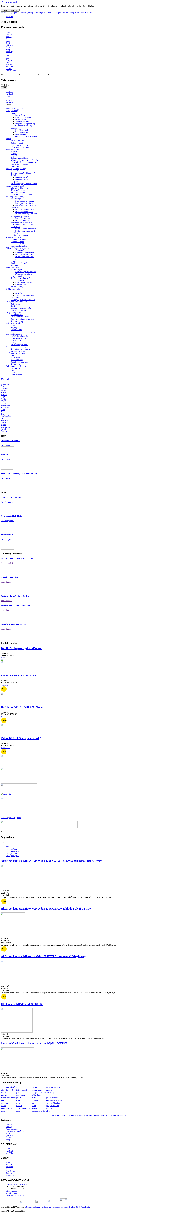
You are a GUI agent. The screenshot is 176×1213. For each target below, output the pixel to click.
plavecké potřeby (7, 1090)
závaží (3, 1106)
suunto (34, 1103)
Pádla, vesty (15, 358)
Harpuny (14, 328)
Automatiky (15, 151)
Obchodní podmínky (33, 1207)
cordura (19, 1087)
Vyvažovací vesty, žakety (15, 186)
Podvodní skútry (17, 360)
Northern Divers (12, 1175)
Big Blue (4, 397)
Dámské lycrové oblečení (24, 255)
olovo (34, 1098)
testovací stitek (21, 1090)
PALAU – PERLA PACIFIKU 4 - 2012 (17, 558)
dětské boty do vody (23, 1108)
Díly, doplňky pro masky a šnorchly (24, 136)
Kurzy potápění (16, 375)
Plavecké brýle (16, 270)
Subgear (9, 1173)
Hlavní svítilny (20, 293)
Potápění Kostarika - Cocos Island (15, 624)
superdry (4, 1103)
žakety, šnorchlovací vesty (20, 188)
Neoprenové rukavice (19, 239)
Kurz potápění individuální (12, 516)
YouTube (9, 92)
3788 (19, 818)
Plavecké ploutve (17, 276)
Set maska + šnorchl (23, 121)
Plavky (13, 261)
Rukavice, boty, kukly (14, 237)
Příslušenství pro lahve (19, 345)
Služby (13, 373)
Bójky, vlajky (16, 304)
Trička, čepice (16, 259)
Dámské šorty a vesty (23, 220)
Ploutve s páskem (17, 141)
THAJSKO (5, 455)
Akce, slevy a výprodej (14, 109)
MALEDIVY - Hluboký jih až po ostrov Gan (19, 474)
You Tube (9, 1153)
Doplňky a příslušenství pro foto (23, 300)
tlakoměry (36, 1087)
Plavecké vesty (21, 285)
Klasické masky (21, 115)
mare (3, 1111)
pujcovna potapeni (53, 1087)
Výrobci (5, 379)
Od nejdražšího (11, 849)
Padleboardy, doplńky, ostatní (17, 366)
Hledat (3, 85)
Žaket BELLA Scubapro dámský (21, 738)
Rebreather (15, 167)
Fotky (8, 1140)
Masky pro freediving (23, 117)
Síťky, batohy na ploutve (20, 317)
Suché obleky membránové (25, 229)
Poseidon (4, 386)
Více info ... (5, 658)
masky (102, 1115)
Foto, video (15, 297)
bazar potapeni (6, 1108)
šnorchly (14, 128)
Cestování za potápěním (15, 1131)
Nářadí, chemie (16, 330)
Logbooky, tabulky (18, 351)
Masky (13, 113)
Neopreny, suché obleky (15, 197)
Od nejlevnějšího (12, 851)
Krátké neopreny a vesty (20, 216)
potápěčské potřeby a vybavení (73, 1115)
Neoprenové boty (17, 242)
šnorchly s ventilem (22, 130)
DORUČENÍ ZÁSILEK (15, 1195)
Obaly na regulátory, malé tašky (22, 319)
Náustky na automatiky (19, 164)
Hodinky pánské (21, 177)
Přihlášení (9, 17)
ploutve (19, 1092)
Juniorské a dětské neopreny (21, 222)
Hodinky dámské (21, 179)
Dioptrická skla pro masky (25, 124)
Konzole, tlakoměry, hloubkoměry (23, 173)
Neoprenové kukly (18, 244)
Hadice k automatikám (19, 158)
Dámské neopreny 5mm (24, 212)
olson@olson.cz (12, 1193)
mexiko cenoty (37, 1090)
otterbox (4, 1095)
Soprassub (5, 408)
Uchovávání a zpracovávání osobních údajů (58, 1207)
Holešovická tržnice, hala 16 (16, 1184)
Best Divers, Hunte (13, 1171)
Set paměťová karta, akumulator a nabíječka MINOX (34, 1043)
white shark (36, 1095)
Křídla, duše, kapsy (18, 190)
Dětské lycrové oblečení (24, 257)
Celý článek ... (6, 445)
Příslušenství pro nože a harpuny (23, 332)
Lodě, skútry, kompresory (15, 353)
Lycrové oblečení (17, 250)
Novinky (9, 1127)
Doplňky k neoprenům (19, 235)
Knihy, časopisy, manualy (20, 349)
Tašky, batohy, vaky (13, 312)
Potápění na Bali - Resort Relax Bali (15, 605)
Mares (3, 390)
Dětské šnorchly (21, 134)
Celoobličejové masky (23, 126)
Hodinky (14, 175)
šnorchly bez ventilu (23, 132)
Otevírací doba (11, 1191)
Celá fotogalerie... (7, 502)
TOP (7, 847)
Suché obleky (16, 227)
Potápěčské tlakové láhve (20, 336)
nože (18, 1111)
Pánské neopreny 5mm (24, 203)
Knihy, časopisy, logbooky (16, 347)
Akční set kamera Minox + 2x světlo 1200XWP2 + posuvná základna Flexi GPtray (51, 860)
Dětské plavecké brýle (23, 274)
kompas (19, 1106)
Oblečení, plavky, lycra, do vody (18, 248)
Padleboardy (15, 368)
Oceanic (4, 431)
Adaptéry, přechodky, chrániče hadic (24, 160)
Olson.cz (4, 818)
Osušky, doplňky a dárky (20, 263)
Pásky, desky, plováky (23, 282)
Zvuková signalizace (18, 310)
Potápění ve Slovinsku (54, 1100)
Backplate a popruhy (18, 192)
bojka (3, 1100)
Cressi (3, 429)
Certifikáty (10, 370)
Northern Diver (7, 416)
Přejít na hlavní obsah (9, 2)
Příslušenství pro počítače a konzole (24, 184)
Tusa (3, 414)
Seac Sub (4, 392)
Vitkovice (4, 420)
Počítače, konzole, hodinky (16, 169)
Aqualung (5, 423)
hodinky (35, 1100)
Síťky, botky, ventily (18, 338)
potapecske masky (39, 1092)
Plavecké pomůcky (18, 280)
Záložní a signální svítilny (25, 295)
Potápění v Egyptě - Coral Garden (15, 596)
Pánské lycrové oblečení (24, 252)
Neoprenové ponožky (19, 246)
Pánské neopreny (17, 199)
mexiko (49, 1090)
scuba (18, 1100)
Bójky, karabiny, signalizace (16, 302)
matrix (3, 1092)
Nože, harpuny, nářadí (14, 323)
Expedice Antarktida (9, 577)
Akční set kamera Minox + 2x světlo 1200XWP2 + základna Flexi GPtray (46, 908)
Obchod (12, 818)
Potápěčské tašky (17, 315)
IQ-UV (3, 401)
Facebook (9, 94)
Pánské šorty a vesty (23, 218)
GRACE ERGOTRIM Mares (19, 675)
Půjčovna (9, 1135)
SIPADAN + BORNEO (10, 441)
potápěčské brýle (38, 1111)
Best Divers (5, 427)
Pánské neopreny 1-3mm (24, 201)
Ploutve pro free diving (19, 145)
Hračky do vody (17, 287)
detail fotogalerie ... (8, 563)
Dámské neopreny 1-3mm (25, 209)
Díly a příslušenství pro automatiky (24, 162)
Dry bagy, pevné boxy (19, 321)
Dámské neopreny (17, 207)
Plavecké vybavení (13, 267)
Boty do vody (16, 265)
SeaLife (4, 395)
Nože (13, 325)
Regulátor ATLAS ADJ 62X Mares (22, 706)
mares (34, 1106)
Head (3, 410)
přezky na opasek (52, 1098)
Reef (3, 418)
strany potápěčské (8, 1087)
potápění (123, 1115)
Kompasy (14, 182)
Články (8, 1137)
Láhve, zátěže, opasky (14, 334)
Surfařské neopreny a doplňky (22, 224)
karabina (35, 1108)
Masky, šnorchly (12, 111)
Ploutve (8, 139)
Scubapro (4, 388)
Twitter (8, 96)
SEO (78, 1207)
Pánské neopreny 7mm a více (26, 205)
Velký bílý (50, 1092)
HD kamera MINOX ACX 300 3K (22, 1004)
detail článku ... (6, 582)
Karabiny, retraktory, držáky (21, 308)
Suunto (3, 403)
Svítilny (13, 291)
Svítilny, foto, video (13, 289)
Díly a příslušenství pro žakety (22, 194)
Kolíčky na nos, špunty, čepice (22, 278)
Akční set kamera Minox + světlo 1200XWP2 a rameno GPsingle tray (43, 956)
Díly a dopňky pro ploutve (21, 147)
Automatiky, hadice (13, 149)
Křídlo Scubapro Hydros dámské (21, 648)
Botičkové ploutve (17, 143)
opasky (19, 1103)
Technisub (5, 412)
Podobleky (15, 233)
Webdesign (85, 1207)
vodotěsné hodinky (53, 1103)
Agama (3, 425)
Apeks (3, 399)
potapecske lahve (52, 1106)
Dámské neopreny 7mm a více (26, 214)
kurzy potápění (55, 1115)
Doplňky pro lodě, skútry (20, 362)
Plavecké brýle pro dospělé (25, 272)
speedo (48, 1095)
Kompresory (15, 364)
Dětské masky (20, 119)
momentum (20, 1095)
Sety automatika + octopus (21, 156)
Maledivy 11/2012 (8, 535)
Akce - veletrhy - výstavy (11, 497)
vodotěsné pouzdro (8, 1098)
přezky (18, 1098)
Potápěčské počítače (18, 171)
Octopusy (14, 154)
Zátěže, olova (16, 340)
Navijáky (14, 306)
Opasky (13, 343)
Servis (8, 1133)
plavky (48, 1111)
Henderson (5, 384)
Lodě (12, 355)
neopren (49, 1108)
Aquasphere (5, 405)
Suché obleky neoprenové (25, 231)
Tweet (8, 105)
